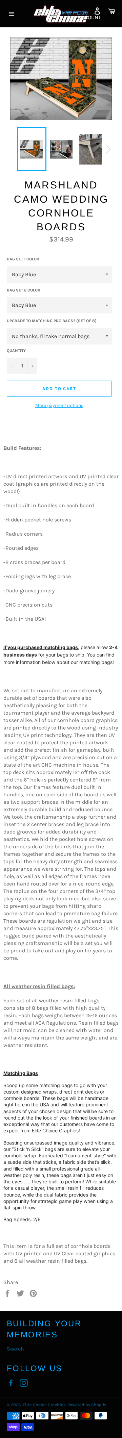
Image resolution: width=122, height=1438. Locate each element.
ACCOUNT (89, 17)
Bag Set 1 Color (23, 259)
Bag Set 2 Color (23, 290)
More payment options (59, 405)
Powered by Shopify (86, 1404)
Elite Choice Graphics (44, 1404)
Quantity (16, 350)
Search (15, 1348)
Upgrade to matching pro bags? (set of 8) (52, 320)
